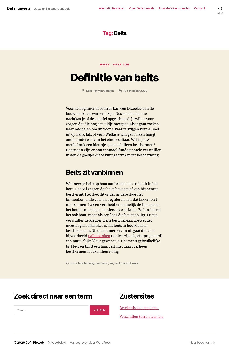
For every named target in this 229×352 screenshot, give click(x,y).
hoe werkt (102, 263)
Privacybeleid (57, 342)
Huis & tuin (121, 64)
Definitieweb (18, 8)
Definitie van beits (114, 77)
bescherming (86, 263)
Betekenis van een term (139, 308)
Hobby (105, 64)
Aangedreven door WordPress (90, 342)
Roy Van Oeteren (103, 90)
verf (117, 263)
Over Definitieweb (141, 8)
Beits (74, 263)
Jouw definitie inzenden (174, 8)
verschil (126, 263)
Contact (199, 8)
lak (111, 263)
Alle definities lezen (112, 8)
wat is (135, 263)
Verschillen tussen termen (141, 316)
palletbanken (99, 236)
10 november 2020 (135, 90)
